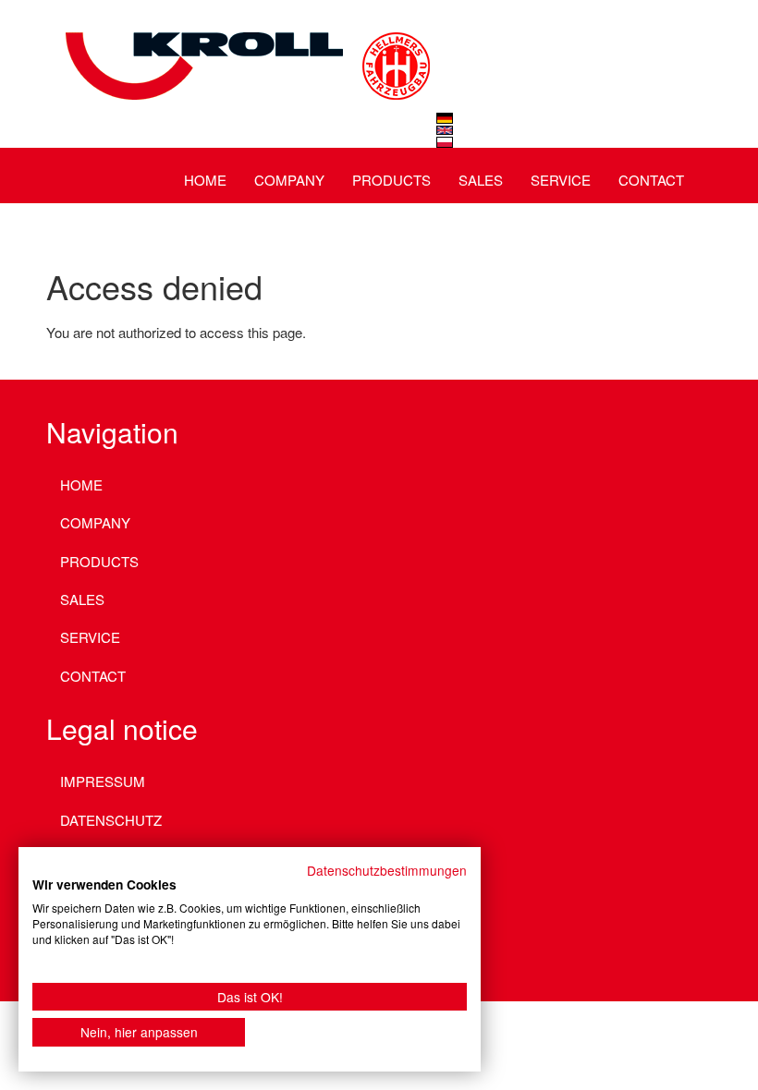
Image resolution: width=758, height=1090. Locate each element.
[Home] (245, 41)
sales (480, 179)
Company (289, 179)
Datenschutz (111, 820)
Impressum (102, 781)
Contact (651, 179)
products (391, 179)
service (561, 179)
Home (205, 179)
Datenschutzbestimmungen (387, 870)
